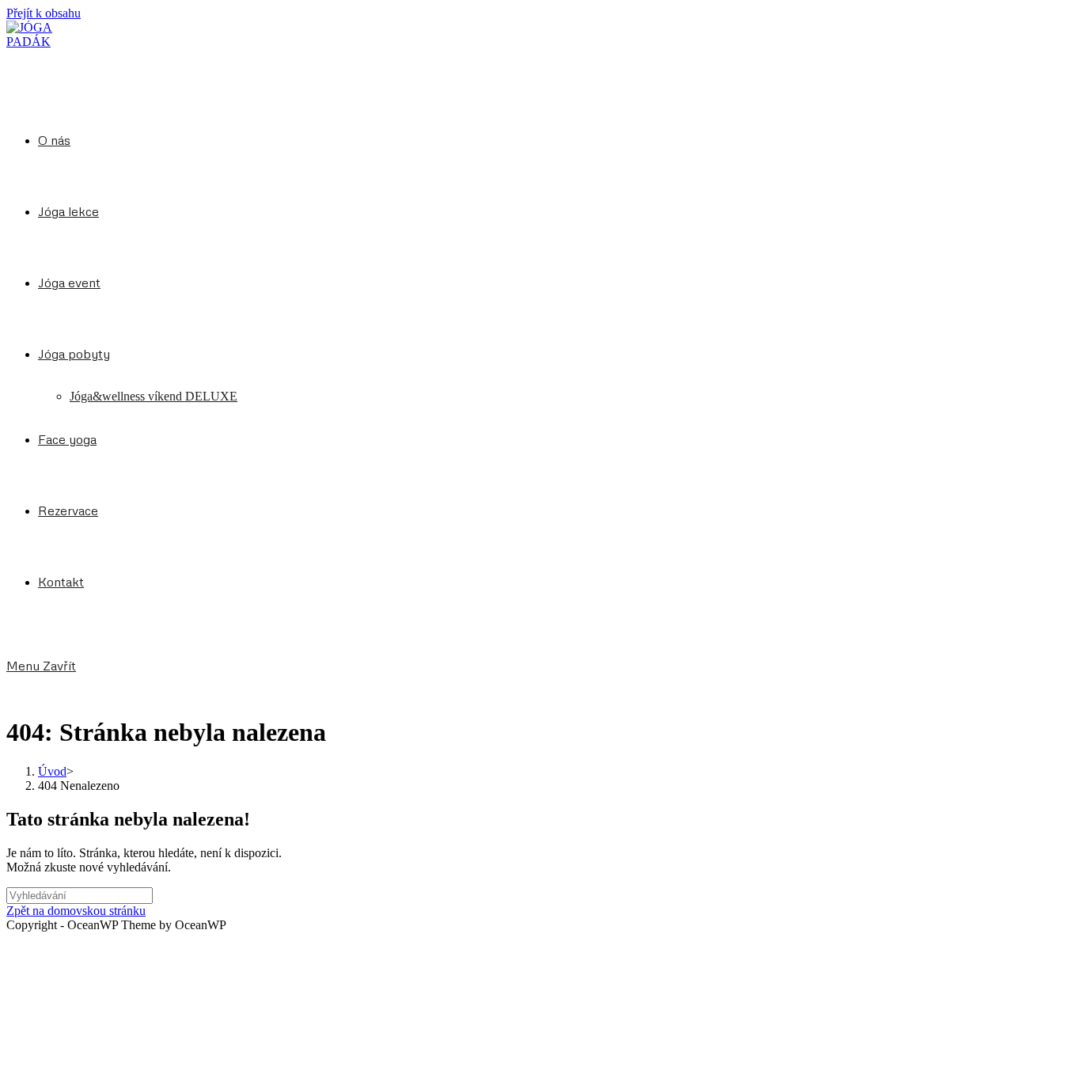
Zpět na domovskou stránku (76, 910)
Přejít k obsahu (43, 13)
